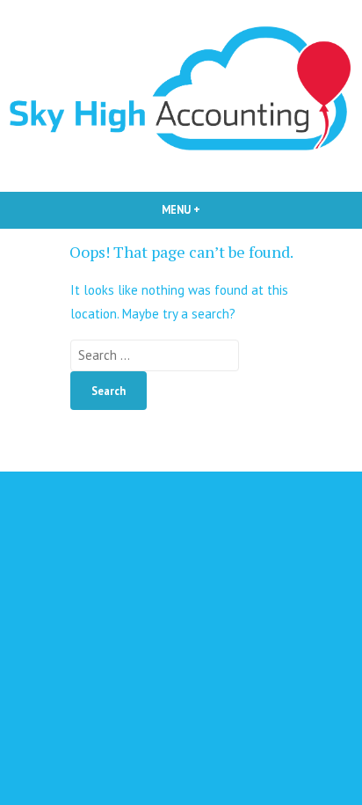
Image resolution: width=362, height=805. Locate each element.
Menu (211, 209)
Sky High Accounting (181, 447)
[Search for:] (154, 355)
